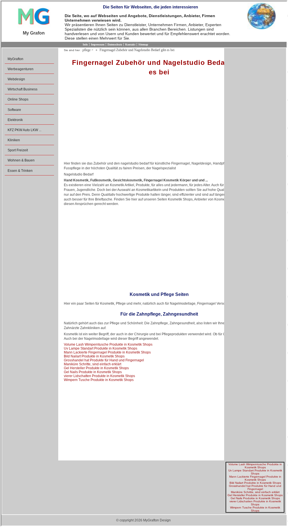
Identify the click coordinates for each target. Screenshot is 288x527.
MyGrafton (15, 59)
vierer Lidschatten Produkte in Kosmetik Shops (99, 376)
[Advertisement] (159, 120)
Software (14, 110)
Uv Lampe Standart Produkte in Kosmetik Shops (100, 348)
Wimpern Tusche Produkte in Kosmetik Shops (99, 380)
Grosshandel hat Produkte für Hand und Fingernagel (104, 360)
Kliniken (14, 140)
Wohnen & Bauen (21, 160)
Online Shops (18, 99)
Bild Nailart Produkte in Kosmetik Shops (94, 356)
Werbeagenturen (20, 69)
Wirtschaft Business (22, 89)
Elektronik (15, 120)
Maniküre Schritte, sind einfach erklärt (92, 364)
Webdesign (16, 79)
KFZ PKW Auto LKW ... (24, 130)
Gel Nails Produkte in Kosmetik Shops (93, 372)
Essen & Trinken (20, 171)
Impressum (97, 44)
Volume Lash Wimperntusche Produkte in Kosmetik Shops (108, 344)
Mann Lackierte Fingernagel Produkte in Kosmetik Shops (107, 352)
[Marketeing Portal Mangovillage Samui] (34, 17)
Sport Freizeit (18, 150)
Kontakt (130, 44)
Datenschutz (114, 44)
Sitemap (143, 44)
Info (85, 44)
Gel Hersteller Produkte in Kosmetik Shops (96, 368)
